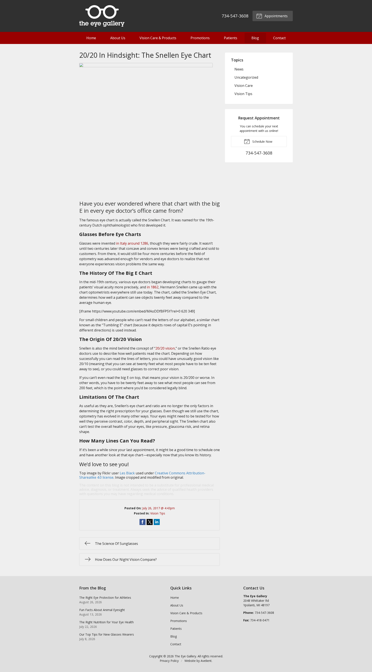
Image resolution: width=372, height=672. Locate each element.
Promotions (200, 38)
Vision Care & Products (158, 38)
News (238, 69)
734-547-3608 (235, 16)
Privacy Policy (169, 661)
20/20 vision (165, 348)
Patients (230, 38)
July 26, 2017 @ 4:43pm (158, 508)
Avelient (206, 661)
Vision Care (243, 85)
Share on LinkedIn (157, 522)
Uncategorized (246, 77)
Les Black (127, 473)
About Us (117, 38)
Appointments (276, 16)
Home (91, 38)
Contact (279, 38)
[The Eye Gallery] (101, 16)
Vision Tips (157, 513)
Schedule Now (261, 141)
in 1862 (152, 287)
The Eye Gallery (185, 656)
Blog (255, 38)
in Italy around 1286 (132, 243)
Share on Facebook (143, 522)
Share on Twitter (150, 522)
